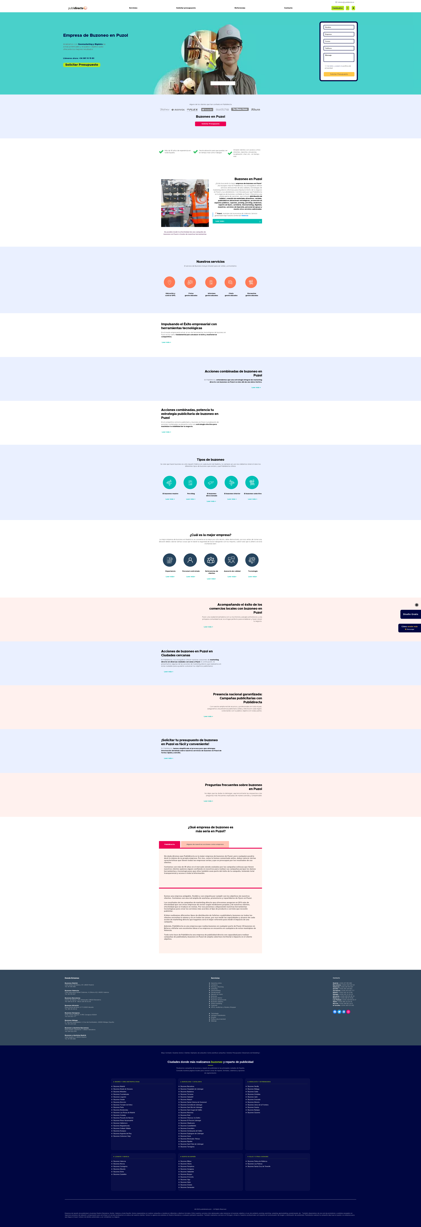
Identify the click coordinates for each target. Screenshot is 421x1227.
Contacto (288, 8)
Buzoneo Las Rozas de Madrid (124, 1112)
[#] (348, 1012)
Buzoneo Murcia (119, 1164)
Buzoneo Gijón (186, 1182)
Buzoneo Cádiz (253, 1091)
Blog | (163, 1053)
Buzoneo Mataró (186, 1099)
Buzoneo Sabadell (187, 1097)
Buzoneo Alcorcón (119, 1102)
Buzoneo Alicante (119, 1169)
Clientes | (188, 1053)
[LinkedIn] (344, 1012)
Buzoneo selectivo (217, 1001)
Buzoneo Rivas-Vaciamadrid (123, 1120)
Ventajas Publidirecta (218, 1015)
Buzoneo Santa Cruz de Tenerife (259, 1166)
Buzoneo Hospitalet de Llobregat (192, 1089)
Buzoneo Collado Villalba (122, 1128)
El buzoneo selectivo (253, 493)
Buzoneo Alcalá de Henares (123, 1089)
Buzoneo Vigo (185, 1179)
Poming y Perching (217, 987)
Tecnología (215, 1013)
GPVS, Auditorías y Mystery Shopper (223, 1007)
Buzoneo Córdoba (254, 1094)
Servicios (133, 8)
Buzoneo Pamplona (187, 1166)
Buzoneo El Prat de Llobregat (191, 1120)
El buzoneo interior (232, 493)
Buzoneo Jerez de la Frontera (258, 1105)
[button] (81, 65)
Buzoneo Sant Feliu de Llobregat (192, 1144)
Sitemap (214, 1021)
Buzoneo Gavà (186, 1136)
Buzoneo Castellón (120, 1174)
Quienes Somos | (178, 1053)
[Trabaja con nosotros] (353, 8)
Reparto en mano (217, 994)
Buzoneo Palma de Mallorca (257, 1161)
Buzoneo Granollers (187, 1128)
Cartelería (214, 985)
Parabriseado (215, 992)
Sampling (214, 989)
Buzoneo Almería (254, 1102)
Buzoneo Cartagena (120, 1166)
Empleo (213, 1017)
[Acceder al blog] (347, 8)
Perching (191, 493)
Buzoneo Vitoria (186, 1164)
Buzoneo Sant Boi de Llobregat (191, 1107)
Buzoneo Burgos (186, 1174)
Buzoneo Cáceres (254, 1112)
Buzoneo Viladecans (188, 1123)
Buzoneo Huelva (253, 1107)
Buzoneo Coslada (119, 1115)
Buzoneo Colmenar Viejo (122, 1136)
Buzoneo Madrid (119, 1086)
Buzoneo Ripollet (186, 1141)
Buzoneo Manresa (187, 1112)
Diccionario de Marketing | (251, 1053)
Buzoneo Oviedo (186, 1185)
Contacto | (169, 1053)
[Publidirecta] (77, 8)
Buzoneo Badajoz (254, 1110)
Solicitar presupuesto (186, 8)
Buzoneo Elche (118, 1172)
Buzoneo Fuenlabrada (121, 1094)
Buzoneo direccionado (218, 1000)
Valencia (244, 215)
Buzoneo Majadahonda (121, 1126)
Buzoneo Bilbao (186, 1161)
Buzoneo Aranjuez (119, 1131)
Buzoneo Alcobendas (120, 1110)
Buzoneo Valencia (119, 1161)
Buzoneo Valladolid (187, 1172)
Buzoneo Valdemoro (120, 1123)
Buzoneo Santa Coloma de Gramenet (194, 1102)
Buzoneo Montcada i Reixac (190, 1139)
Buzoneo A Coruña (187, 1177)
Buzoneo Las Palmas (255, 1164)
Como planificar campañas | (216, 1053)
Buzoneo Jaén (253, 1097)
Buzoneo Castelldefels (188, 1126)
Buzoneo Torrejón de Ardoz (122, 1105)
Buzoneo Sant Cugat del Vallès (191, 1110)
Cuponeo (214, 1005)
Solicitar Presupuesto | (234, 1053)
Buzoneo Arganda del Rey (122, 1133)
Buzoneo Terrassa (187, 1094)
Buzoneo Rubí (185, 1115)
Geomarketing (215, 990)
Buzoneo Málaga (253, 1089)
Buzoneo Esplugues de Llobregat (192, 1133)
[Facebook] (335, 1012)
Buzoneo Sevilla (253, 1086)
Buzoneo (214, 996)
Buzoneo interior (216, 998)
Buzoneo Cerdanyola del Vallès (191, 1131)
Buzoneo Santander (187, 1187)
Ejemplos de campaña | (199, 1053)
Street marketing (216, 1003)
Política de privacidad (218, 1019)
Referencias (240, 8)
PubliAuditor (338, 8)
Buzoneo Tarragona (187, 1147)
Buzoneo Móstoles (119, 1091)
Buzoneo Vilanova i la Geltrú (190, 1118)
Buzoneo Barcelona (187, 1086)
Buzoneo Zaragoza (187, 1169)
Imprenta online (216, 983)
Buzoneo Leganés (119, 1097)
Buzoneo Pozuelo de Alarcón (123, 1118)
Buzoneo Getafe (119, 1099)
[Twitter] (339, 1012)
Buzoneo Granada (254, 1099)
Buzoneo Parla (118, 1107)
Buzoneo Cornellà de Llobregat (191, 1105)
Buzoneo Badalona (187, 1091)
